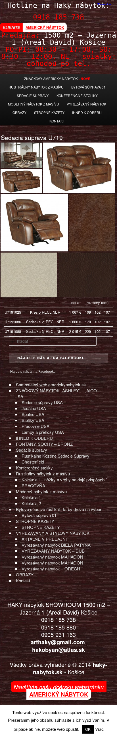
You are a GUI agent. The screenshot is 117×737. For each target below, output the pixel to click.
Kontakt (57, 120)
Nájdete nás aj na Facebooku (33, 371)
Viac (99, 729)
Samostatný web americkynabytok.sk (51, 384)
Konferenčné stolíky (77, 95)
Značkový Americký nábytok (51, 78)
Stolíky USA (33, 420)
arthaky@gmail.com (58, 642)
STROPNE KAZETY (35, 521)
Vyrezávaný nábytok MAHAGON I (53, 557)
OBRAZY (25, 574)
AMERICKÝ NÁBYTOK (45, 27)
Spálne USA (33, 414)
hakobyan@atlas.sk (58, 649)
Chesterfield (33, 462)
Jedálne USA (34, 408)
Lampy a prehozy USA (43, 432)
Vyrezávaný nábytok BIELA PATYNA (56, 545)
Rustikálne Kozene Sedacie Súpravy (55, 456)
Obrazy (19, 112)
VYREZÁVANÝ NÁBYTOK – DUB (53, 551)
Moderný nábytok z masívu (33, 104)
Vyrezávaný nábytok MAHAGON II (54, 563)
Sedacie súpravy (31, 450)
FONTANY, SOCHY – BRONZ (44, 444)
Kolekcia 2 (31, 503)
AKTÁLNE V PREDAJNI (44, 539)
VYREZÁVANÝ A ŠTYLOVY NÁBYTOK (52, 533)
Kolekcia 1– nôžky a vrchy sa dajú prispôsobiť (64, 479)
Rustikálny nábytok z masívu (36, 87)
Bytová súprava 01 (88, 87)
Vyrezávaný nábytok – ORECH (51, 569)
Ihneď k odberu (87, 112)
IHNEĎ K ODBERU (34, 438)
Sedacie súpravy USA (42, 402)
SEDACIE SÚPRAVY (33, 95)
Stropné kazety (49, 112)
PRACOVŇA (33, 485)
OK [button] (88, 729)
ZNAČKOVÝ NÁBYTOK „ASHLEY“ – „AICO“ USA (56, 393)
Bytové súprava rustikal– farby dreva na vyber (58, 509)
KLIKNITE (11, 27)
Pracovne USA (35, 426)
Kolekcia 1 (31, 497)
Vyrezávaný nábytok (86, 104)
